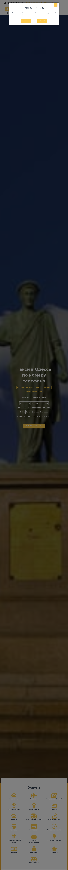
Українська (25, 21)
